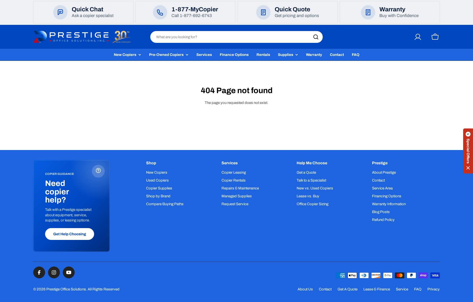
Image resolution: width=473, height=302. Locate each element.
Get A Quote (347, 289)
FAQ (418, 289)
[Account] (417, 37)
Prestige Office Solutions (66, 289)
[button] (468, 151)
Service (402, 289)
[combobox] (236, 37)
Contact (325, 289)
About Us (305, 289)
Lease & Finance (376, 289)
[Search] (316, 37)
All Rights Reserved (103, 289)
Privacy (433, 289)
